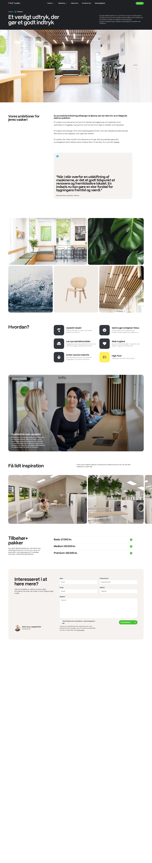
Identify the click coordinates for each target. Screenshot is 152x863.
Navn (61, 578)
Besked (62, 597)
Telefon (102, 587)
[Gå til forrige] (2, 499)
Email (61, 587)
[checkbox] (61, 621)
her (63, 623)
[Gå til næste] (149, 499)
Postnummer (104, 578)
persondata (80, 630)
